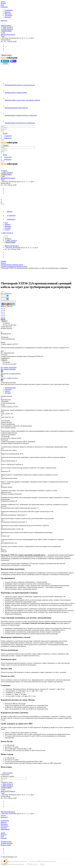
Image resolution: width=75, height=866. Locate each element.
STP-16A (3, 315)
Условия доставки (7, 843)
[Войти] (2, 197)
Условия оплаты (6, 841)
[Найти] (5, 128)
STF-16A (3, 308)
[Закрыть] (2, 204)
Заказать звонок (6, 31)
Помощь (3, 838)
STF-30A (3, 314)
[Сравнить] (5, 298)
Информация (5, 829)
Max (14, 61)
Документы (8, 15)
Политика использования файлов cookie (12, 864)
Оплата (7, 391)
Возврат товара (6, 845)
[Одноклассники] (5, 304)
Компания (4, 817)
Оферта (42, 864)
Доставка (8, 393)
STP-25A (3, 319)
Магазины (8, 13)
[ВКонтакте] (3, 304)
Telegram (6, 61)
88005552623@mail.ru (8, 34)
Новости (7, 12)
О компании (9, 10)
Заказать (4, 321)
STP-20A (3, 317)
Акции (3, 833)
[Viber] (8, 304)
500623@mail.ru (6, 25)
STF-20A (3, 310)
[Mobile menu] (2, 161)
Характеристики (10, 387)
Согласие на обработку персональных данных (42, 861)
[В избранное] (5, 295)
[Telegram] (13, 304)
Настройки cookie (32, 864)
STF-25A (3, 312)
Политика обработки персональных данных (13, 861)
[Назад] (6, 236)
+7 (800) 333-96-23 (7, 27)
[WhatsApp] (11, 304)
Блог (2, 836)
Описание (8, 389)
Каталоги (8, 17)
